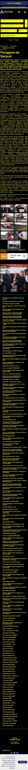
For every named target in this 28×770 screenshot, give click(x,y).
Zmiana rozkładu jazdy (9, 618)
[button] (25, 11)
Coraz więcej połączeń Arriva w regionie (14, 398)
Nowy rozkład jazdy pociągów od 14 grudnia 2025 (15, 359)
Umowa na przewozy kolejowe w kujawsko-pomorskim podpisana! (14, 587)
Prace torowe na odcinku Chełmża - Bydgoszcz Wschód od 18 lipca (12, 376)
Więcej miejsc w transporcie (10, 676)
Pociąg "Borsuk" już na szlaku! (11, 379)
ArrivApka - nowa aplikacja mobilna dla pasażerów (13, 411)
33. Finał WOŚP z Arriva (9, 419)
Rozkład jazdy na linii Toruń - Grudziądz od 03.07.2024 (14, 472)
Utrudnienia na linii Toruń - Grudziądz (13, 478)
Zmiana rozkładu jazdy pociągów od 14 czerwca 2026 (13, 310)
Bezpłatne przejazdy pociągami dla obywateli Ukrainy (12, 623)
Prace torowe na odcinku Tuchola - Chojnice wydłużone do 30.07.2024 (15, 468)
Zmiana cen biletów (8, 648)
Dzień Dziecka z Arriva (9, 673)
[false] (26, 23)
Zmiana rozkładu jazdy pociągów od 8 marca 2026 (13, 348)
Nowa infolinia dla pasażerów (11, 570)
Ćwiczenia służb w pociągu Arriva (12, 441)
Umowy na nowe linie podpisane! (12, 374)
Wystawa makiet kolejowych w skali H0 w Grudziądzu (14, 395)
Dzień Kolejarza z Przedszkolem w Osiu (13, 524)
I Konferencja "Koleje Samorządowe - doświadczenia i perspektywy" (13, 422)
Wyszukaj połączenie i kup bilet (8, 35)
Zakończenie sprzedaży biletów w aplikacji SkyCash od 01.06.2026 (14, 330)
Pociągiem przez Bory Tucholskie (12, 616)
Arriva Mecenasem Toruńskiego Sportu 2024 (13, 407)
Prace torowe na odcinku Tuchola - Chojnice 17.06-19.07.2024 (15, 481)
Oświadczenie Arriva (8, 651)
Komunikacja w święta (9, 642)
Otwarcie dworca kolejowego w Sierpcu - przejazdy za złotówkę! (14, 404)
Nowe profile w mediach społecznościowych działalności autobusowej (15, 559)
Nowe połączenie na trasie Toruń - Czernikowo (12, 512)
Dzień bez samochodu (9, 694)
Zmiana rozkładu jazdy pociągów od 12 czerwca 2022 (13, 606)
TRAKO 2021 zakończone (9, 660)
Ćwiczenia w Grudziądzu (9, 723)
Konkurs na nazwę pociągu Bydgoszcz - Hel (14, 414)
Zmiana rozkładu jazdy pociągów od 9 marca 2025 (13, 416)
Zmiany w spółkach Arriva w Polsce (12, 550)
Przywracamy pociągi (8, 712)
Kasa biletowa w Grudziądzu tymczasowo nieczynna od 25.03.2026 (14, 337)
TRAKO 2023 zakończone (10, 533)
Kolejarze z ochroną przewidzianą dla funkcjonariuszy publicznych (13, 542)
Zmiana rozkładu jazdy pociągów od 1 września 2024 (13, 462)
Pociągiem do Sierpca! (9, 633)
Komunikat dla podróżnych (10, 714)
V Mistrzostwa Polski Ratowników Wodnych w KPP (15, 323)
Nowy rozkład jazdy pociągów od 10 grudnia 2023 (15, 515)
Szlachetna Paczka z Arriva (10, 509)
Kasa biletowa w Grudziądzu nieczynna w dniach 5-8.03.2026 (14, 344)
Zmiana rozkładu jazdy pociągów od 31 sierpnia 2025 (13, 371)
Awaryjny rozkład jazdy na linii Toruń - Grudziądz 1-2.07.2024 (13, 475)
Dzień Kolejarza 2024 (8, 436)
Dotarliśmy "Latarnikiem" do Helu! (12, 382)
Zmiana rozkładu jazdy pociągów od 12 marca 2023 (13, 567)
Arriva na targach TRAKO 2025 (11, 368)
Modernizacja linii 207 (9, 669)
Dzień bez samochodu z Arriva (11, 366)
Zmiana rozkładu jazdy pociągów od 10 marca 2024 (13, 498)
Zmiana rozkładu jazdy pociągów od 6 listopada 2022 (13, 584)
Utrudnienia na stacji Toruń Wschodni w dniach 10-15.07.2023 (13, 545)
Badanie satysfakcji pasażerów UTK (12, 548)
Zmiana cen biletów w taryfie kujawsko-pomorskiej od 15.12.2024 (13, 426)
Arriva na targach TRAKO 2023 (11, 535)
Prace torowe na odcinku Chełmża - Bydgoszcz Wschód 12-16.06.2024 (12, 484)
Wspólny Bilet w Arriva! (9, 703)
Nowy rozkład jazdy (8, 646)
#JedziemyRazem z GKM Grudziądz (12, 351)
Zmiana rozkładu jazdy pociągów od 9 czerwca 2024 (13, 491)
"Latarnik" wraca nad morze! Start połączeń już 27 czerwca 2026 (15, 320)
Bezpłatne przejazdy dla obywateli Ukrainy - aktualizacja (14, 599)
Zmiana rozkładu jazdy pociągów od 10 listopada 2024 (13, 438)
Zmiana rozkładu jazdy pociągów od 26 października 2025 (13, 363)
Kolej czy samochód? (8, 705)
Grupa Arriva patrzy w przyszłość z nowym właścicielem (14, 488)
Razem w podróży (7, 628)
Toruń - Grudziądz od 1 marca (11, 630)
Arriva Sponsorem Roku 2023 (11, 501)
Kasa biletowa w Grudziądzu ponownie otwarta (13, 298)
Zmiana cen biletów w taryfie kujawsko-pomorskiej (13, 519)
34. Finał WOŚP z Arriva (9, 353)
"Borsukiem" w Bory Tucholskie (11, 303)
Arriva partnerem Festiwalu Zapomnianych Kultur (14, 334)
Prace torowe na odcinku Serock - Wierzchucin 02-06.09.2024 (12, 459)
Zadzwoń (14, 3)
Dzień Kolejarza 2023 (8, 522)
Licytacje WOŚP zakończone (10, 626)
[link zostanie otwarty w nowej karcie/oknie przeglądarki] (11, 753)
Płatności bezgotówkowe (9, 667)
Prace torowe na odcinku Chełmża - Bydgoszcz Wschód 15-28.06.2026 (12, 316)
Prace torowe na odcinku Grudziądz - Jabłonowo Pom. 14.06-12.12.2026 (13, 313)
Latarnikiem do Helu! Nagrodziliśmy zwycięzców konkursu (12, 391)
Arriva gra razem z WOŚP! (10, 572)
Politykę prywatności (9, 762)
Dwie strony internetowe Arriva (11, 562)
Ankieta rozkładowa (8, 620)
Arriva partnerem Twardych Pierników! (13, 564)
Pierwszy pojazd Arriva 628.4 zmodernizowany (11, 444)
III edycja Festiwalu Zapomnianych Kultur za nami (15, 327)
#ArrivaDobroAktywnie (9, 590)
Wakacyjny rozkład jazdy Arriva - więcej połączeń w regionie (13, 384)
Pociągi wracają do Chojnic (10, 658)
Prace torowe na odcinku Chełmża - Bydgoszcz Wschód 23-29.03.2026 (12, 341)
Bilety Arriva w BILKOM (9, 637)
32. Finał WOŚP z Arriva (9, 507)
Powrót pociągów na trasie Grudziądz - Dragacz (13, 504)
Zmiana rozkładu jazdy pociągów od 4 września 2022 (13, 593)
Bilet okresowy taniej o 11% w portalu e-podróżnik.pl (13, 453)
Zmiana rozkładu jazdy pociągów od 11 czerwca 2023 (13, 553)
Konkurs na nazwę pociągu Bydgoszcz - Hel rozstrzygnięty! (14, 400)
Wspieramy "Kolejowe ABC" (10, 662)
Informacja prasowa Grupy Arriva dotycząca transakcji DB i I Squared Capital (15, 530)
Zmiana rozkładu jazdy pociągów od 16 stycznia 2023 (13, 575)
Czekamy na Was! (7, 700)
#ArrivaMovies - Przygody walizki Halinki (14, 596)
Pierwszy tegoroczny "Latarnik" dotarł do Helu (14, 306)
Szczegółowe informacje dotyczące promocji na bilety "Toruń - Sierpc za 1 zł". (14, 195)
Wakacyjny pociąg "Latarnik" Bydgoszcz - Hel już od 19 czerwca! (14, 388)
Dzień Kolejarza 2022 (8, 581)
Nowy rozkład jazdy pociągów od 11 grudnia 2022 (15, 578)
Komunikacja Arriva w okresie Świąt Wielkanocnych (12, 609)
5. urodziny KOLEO (8, 680)
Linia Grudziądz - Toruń (9, 644)
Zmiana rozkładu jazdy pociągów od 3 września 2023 (13, 538)
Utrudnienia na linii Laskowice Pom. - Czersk (15, 447)
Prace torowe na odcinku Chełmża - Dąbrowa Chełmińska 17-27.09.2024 (12, 450)
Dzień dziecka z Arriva (9, 556)
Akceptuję (22, 762)
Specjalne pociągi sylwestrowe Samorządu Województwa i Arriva (14, 356)
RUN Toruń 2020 (7, 698)
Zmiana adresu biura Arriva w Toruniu (13, 465)
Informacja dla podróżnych (10, 716)
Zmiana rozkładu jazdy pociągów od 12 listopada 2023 (13, 527)
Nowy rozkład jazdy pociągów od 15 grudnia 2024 (15, 429)
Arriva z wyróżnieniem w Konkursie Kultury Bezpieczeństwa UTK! (14, 433)
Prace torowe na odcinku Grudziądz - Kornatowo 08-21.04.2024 (13, 495)
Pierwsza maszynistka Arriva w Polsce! (13, 301)
